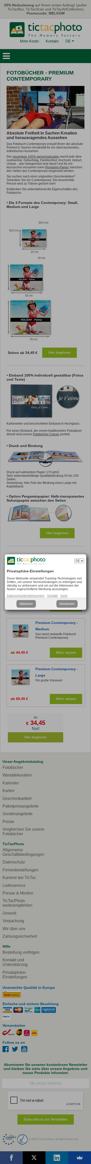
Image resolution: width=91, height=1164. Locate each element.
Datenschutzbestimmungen (25, 596)
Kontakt (52, 596)
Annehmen (67, 604)
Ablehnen (26, 604)
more (63, 596)
